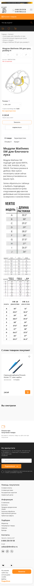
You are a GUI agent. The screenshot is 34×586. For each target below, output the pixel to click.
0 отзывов (16, 380)
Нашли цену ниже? (7, 117)
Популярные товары (8, 526)
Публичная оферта (7, 516)
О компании (5, 502)
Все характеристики (9, 111)
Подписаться (10, 466)
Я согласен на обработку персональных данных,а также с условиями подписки (18, 471)
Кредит (16, 142)
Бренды (4, 530)
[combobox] (11, 104)
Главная (4, 34)
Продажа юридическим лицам (9, 508)
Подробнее (5, 581)
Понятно (21, 572)
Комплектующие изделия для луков (15, 38)
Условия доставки (7, 490)
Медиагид (4, 523)
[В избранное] (17, 54)
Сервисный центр (7, 495)
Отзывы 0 (8, 142)
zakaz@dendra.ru (9, 546)
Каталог (11, 34)
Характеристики (20, 138)
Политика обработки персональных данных (8, 512)
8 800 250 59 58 (8, 540)
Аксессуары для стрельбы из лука (14, 36)
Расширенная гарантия (9, 492)
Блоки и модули (8, 40)
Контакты (4, 505)
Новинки (4, 528)
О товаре (8, 138)
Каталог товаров (10, 17)
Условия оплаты (6, 488)
